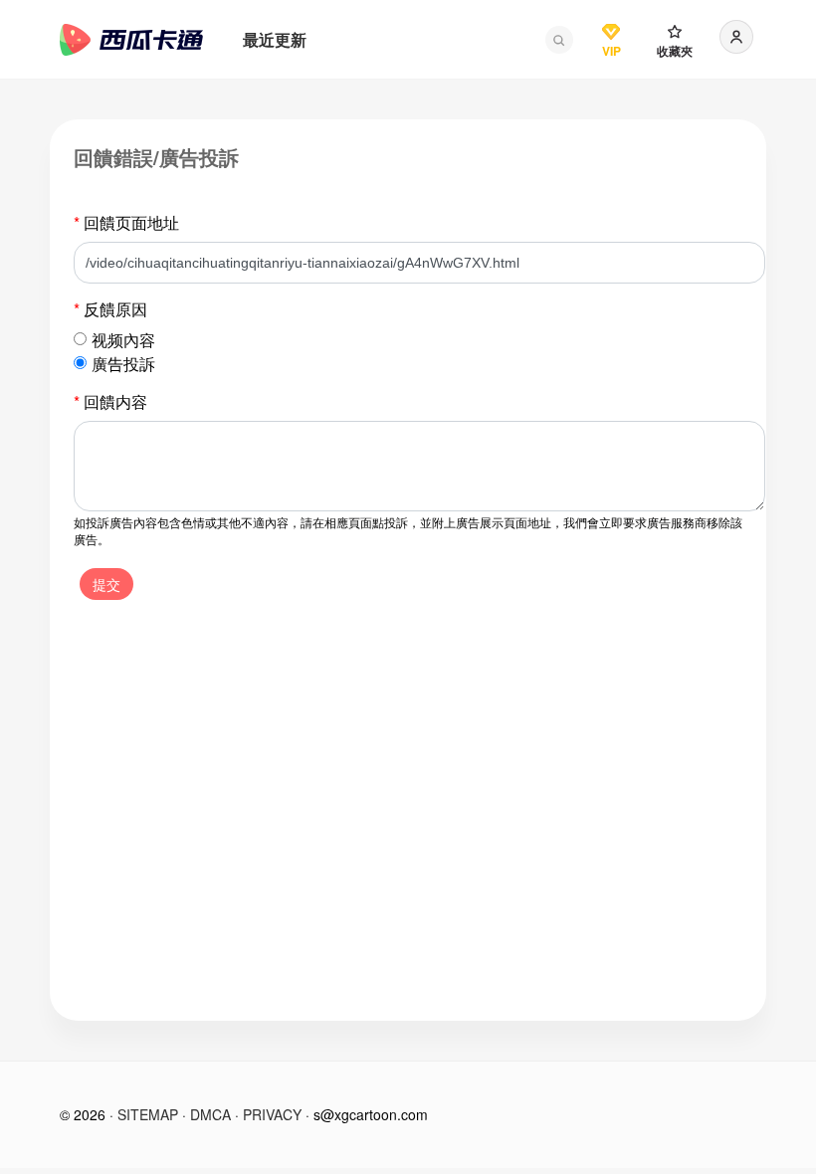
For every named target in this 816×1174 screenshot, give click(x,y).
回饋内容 (110, 401)
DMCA (210, 1114)
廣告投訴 (123, 363)
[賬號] (736, 37)
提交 (106, 584)
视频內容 (123, 339)
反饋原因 (110, 308)
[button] (559, 40)
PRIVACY (272, 1114)
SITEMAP (147, 1114)
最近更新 (274, 39)
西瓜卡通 (131, 40)
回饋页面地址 (126, 222)
